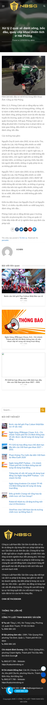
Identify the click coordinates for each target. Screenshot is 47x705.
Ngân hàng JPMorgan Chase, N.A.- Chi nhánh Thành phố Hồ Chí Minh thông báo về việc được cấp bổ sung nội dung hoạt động (26, 435)
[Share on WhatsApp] (13, 229)
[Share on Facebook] (17, 229)
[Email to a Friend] (26, 229)
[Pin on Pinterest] (30, 229)
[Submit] (42, 410)
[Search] (44, 6)
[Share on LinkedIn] (34, 229)
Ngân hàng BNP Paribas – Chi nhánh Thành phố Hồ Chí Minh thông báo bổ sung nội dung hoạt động (25, 465)
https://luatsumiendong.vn (13, 664)
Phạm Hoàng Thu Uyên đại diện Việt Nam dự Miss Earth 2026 (27, 456)
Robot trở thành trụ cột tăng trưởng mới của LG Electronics (26, 503)
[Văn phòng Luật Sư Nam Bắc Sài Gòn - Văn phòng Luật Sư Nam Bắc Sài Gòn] (23, 6)
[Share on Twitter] (21, 229)
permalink (5, 240)
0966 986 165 (22, 691)
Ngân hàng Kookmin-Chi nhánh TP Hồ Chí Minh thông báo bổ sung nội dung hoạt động (25, 486)
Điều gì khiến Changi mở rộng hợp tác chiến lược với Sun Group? (25, 495)
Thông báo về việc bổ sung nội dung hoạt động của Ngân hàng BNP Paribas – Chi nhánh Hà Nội (26, 475)
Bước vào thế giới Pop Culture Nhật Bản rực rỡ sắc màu (26, 425)
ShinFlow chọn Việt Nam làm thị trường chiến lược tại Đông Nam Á (26, 511)
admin (32, 40)
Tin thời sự (23, 238)
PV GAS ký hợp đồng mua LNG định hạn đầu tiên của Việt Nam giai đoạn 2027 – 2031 (26, 447)
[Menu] (3, 6)
